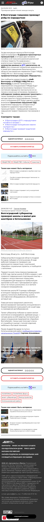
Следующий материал (21, 516)
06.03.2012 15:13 (6, 8)
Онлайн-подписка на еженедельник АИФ (20, 454)
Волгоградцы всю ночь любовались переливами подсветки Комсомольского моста (25, 410)
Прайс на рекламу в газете (23, 446)
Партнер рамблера (19, 512)
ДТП (23, 65)
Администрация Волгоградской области (16, 250)
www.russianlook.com (13, 49)
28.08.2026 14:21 (6, 209)
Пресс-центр (29, 448)
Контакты (6, 446)
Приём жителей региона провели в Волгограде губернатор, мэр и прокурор (22, 350)
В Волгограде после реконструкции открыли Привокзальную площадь (24, 417)
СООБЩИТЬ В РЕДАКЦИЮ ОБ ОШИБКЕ (17, 457)
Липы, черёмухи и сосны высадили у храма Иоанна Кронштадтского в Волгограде (23, 430)
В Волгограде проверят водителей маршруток (25, 184)
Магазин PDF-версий (11, 451)
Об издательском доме (12, 448)
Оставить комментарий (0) (22, 147)
